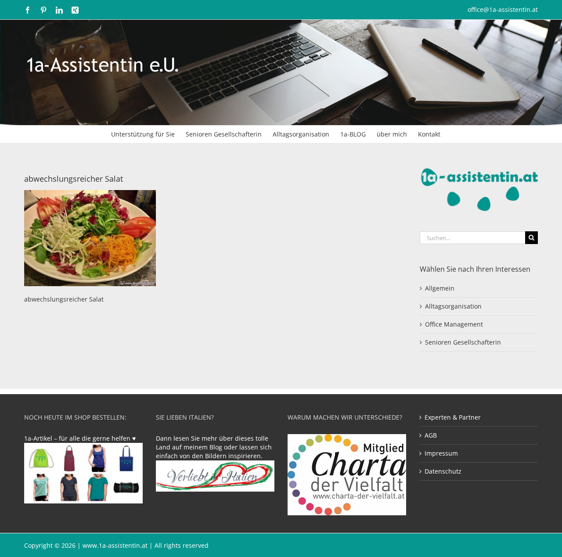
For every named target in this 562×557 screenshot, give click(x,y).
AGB (431, 435)
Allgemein (439, 288)
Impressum (441, 453)
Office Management (454, 324)
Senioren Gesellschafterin (463, 342)
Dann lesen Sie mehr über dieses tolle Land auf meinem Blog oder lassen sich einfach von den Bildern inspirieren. (214, 447)
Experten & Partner (453, 417)
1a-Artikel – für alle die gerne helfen (78, 438)
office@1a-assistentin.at (503, 9)
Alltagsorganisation (453, 306)
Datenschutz (443, 471)
